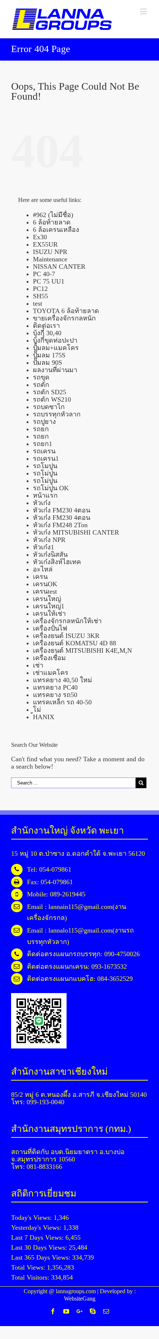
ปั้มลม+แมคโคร (56, 347)
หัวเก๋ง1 (43, 547)
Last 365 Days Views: (41, 1257)
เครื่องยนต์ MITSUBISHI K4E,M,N (82, 650)
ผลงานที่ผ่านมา (55, 370)
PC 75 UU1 (48, 281)
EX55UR (45, 244)
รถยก (41, 429)
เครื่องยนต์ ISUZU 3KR (66, 635)
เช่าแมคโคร (50, 672)
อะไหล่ (43, 569)
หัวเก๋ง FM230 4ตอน (61, 510)
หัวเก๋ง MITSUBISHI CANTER (76, 532)
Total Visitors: (31, 1277)
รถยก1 (42, 443)
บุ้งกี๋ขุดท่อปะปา (55, 340)
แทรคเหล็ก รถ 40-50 (62, 702)
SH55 (40, 296)
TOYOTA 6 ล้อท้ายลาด (66, 311)
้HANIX (43, 717)
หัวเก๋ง (42, 503)
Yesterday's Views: (37, 1227)
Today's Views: (32, 1217)
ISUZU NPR (50, 251)
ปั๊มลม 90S (47, 362)
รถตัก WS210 (52, 399)
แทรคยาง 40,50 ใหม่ (62, 680)
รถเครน (44, 451)
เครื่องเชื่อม (49, 658)
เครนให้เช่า (49, 613)
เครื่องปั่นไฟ (50, 628)
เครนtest (45, 591)
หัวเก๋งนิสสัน (50, 554)
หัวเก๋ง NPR (49, 539)
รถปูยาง (44, 421)
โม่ (37, 709)
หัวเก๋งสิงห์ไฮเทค (57, 562)
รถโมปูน (45, 466)
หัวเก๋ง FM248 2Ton (60, 525)
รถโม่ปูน (45, 473)
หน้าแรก (45, 495)
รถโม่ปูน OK (51, 488)
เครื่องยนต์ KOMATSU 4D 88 (74, 643)
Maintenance (50, 259)
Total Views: (29, 1267)
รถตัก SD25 (49, 392)
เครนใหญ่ (47, 598)
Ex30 (40, 237)
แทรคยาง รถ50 (55, 694)
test (37, 303)
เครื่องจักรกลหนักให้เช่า (67, 621)
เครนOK (45, 584)
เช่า (38, 665)
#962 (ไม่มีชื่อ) (53, 215)
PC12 (40, 288)
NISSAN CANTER (59, 266)
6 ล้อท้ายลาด (52, 222)
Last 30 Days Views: (40, 1247)
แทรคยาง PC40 (55, 687)
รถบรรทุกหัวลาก (57, 414)
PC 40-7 (44, 274)
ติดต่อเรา (46, 325)
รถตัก (41, 384)
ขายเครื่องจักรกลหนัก (64, 318)
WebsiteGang (79, 1298)
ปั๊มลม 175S (49, 355)
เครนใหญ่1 (48, 606)
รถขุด (41, 377)
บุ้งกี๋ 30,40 (47, 333)
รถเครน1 (46, 458)
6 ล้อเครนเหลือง (56, 229)
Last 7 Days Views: (38, 1237)
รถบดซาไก (49, 407)
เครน (40, 576)
